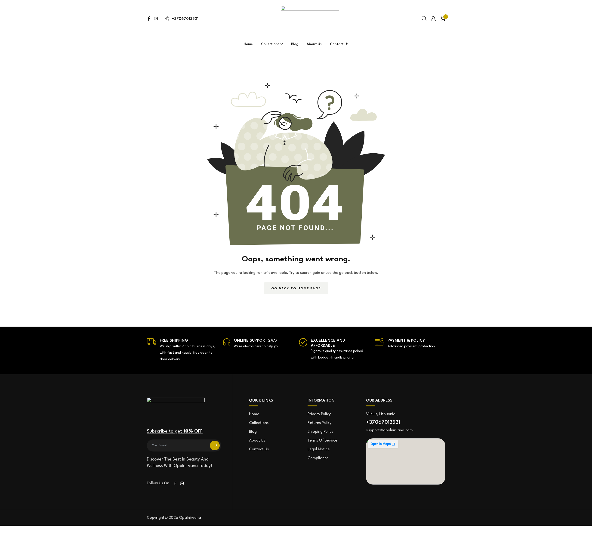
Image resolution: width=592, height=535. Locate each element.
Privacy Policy (319, 414)
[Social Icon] (175, 484)
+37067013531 (185, 19)
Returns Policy (319, 423)
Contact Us (339, 44)
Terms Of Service (322, 440)
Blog (294, 44)
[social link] (149, 19)
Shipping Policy (320, 432)
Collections (270, 44)
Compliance (318, 458)
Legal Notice (319, 449)
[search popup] (424, 18)
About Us (314, 44)
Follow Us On (158, 483)
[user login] (433, 18)
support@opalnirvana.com (389, 430)
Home (248, 44)
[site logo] (310, 9)
